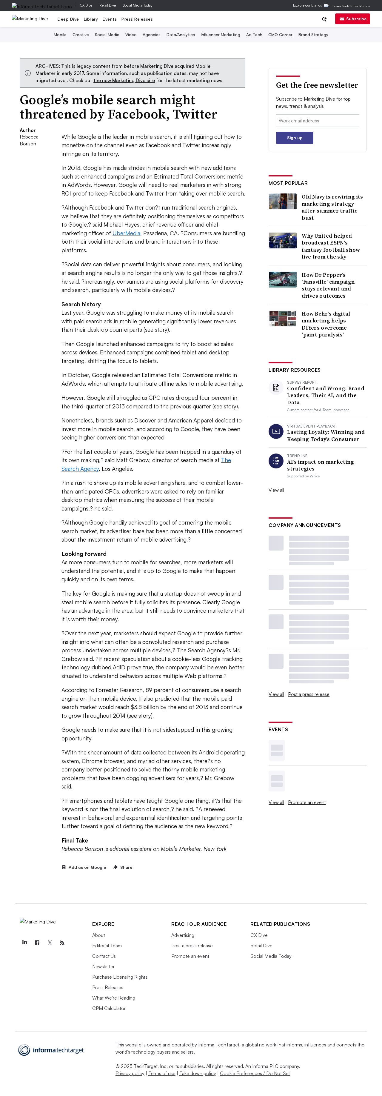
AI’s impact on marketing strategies (320, 465)
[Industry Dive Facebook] (37, 943)
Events (110, 18)
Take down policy (197, 1073)
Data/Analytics (181, 34)
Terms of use (161, 1073)
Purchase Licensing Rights (119, 977)
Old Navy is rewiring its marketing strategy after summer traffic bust (332, 207)
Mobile (60, 34)
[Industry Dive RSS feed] (62, 943)
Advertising (182, 935)
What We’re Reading (113, 998)
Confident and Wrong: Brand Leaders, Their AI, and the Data (325, 395)
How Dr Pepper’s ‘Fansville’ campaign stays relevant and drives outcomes (328, 285)
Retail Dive (107, 5)
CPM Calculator (109, 1008)
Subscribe (356, 18)
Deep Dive (68, 18)
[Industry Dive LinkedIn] (24, 943)
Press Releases (137, 18)
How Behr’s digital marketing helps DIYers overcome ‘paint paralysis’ (326, 324)
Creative (81, 34)
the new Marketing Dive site (124, 80)
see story (156, 329)
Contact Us (104, 956)
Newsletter (103, 966)
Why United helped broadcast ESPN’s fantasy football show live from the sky (331, 246)
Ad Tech (254, 34)
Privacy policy (129, 1073)
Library (91, 18)
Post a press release (308, 694)
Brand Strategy (313, 34)
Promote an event (307, 802)
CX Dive (86, 5)
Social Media (107, 34)
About (98, 935)
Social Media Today (138, 5)
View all (276, 490)
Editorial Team (107, 946)
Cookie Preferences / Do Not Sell (255, 1073)
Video (131, 34)
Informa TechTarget (218, 1045)
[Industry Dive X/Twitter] (49, 943)
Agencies (152, 34)
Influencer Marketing (220, 34)
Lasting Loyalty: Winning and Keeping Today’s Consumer (326, 435)
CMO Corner (280, 34)
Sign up (295, 137)
